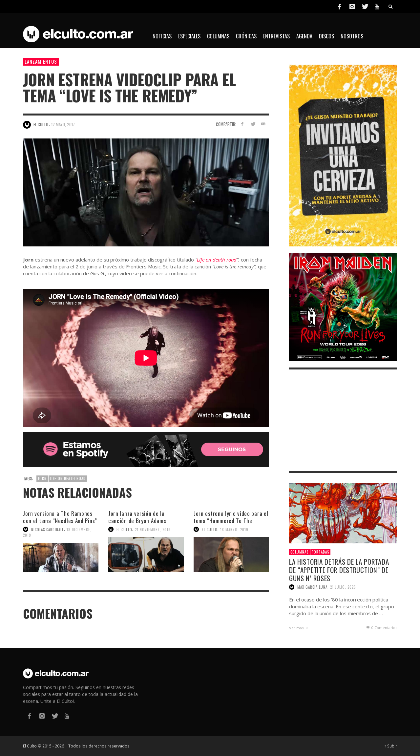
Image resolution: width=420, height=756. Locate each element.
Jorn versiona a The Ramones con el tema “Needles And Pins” (60, 517)
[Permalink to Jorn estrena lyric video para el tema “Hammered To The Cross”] (231, 554)
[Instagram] (352, 6)
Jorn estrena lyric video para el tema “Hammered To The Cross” (231, 520)
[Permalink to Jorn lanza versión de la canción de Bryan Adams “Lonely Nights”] (146, 554)
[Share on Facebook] (242, 123)
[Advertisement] (343, 420)
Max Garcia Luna (312, 587)
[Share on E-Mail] (263, 123)
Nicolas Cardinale (47, 529)
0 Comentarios (383, 627)
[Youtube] (377, 6)
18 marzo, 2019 (234, 529)
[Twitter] (364, 6)
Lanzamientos (41, 61)
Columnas (299, 552)
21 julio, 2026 (343, 587)
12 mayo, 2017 (63, 124)
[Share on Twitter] (252, 123)
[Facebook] (339, 6)
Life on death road (217, 259)
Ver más (296, 627)
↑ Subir (390, 745)
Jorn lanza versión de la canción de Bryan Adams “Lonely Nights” (137, 520)
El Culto (124, 529)
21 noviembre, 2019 (153, 529)
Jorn (42, 478)
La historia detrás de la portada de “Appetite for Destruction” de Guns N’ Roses (339, 569)
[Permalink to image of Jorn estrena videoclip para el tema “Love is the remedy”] (146, 192)
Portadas (320, 552)
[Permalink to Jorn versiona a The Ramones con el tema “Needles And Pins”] (60, 557)
